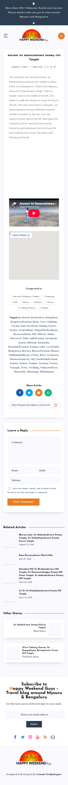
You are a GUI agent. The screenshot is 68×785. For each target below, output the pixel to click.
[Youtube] (38, 737)
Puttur (35, 355)
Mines (26, 302)
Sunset (24, 363)
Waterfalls (20, 371)
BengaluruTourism (21, 321)
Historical (15, 338)
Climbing (52, 321)
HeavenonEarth (22, 334)
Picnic (51, 302)
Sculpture (53, 355)
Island (21, 342)
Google (14, 330)
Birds (36, 321)
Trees (24, 367)
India (25, 338)
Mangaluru (14, 350)
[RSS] (45, 737)
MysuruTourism (41, 350)
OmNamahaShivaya (19, 355)
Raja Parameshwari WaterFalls (36, 555)
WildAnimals (47, 371)
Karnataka (43, 342)
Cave (42, 321)
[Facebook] (15, 737)
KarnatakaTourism (18, 346)
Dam (23, 326)
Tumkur (44, 308)
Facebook (32, 326)
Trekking (34, 367)
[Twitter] (23, 737)
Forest (52, 326)
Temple (33, 363)
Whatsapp (33, 371)
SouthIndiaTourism (46, 359)
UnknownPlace (48, 367)
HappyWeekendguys (46, 330)
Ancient (25, 317)
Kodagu (34, 346)
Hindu (50, 334)
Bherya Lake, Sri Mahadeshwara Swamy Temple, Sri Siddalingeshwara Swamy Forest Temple (40, 538)
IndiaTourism (37, 338)
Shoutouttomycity (20, 359)
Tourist (53, 363)
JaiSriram (31, 342)
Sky (33, 359)
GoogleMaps (26, 330)
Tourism (43, 363)
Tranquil (14, 367)
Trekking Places (27, 308)
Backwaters (37, 317)
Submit (34, 724)
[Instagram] (30, 737)
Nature (38, 302)
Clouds (15, 326)
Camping (49, 297)
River (43, 355)
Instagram (51, 338)
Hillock (42, 334)
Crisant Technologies (49, 774)
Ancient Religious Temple (26, 297)
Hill (15, 302)
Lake (42, 346)
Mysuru (26, 350)
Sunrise (14, 363)
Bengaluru (52, 317)
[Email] (53, 737)
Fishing (43, 326)
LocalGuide (52, 346)
